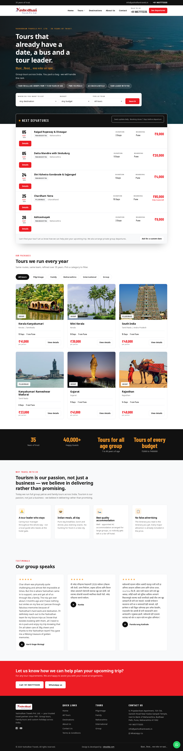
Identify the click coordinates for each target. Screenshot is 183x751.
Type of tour (99, 96)
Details (25, 143)
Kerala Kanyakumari (31, 323)
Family (53, 277)
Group (106, 277)
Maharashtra (69, 277)
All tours (22, 277)
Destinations (95, 10)
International (89, 277)
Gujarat (74, 391)
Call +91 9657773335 (29, 685)
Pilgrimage (38, 277)
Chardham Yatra (43, 195)
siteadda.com (108, 747)
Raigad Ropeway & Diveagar (50, 131)
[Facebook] (17, 728)
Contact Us (67, 728)
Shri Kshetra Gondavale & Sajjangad (55, 174)
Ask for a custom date (152, 239)
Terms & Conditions (72, 732)
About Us (110, 10)
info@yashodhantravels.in (137, 2)
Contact (123, 10)
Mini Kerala (77, 323)
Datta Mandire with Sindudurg (52, 153)
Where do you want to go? (31, 96)
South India (129, 323)
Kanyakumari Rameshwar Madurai (34, 393)
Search (132, 101)
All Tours (66, 715)
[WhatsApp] (176, 744)
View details (53, 342)
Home (71, 10)
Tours (80, 10)
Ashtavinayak (42, 217)
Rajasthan (128, 391)
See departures (158, 10)
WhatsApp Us (136, 733)
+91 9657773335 (139, 10)
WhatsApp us (55, 685)
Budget (63, 96)
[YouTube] (21, 728)
